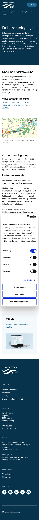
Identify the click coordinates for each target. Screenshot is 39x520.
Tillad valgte (19, 294)
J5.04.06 (26, 105)
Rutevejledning (8, 421)
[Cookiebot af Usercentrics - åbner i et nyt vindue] (28, 216)
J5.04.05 (16, 105)
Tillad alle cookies (19, 287)
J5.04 (4, 14)
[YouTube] (28, 492)
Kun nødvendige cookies (19, 301)
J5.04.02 (15, 102)
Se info (9, 426)
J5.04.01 (5, 102)
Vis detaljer (28, 280)
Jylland (12, 12)
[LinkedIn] (16, 492)
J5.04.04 (6, 105)
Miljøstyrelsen (7, 477)
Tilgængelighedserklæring (11, 512)
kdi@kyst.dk (6, 447)
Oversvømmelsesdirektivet (12, 399)
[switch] (33, 257)
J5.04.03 (25, 102)
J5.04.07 (5, 108)
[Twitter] (22, 492)
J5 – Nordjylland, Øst (25, 12)
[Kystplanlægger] (11, 5)
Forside (4, 12)
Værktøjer (6, 393)
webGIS (5, 396)
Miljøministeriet (8, 474)
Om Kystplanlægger (9, 389)
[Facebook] (4, 492)
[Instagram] (10, 492)
